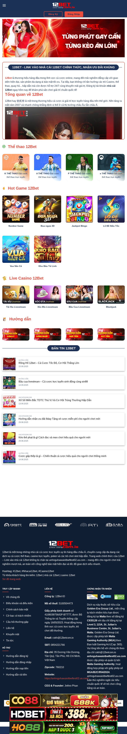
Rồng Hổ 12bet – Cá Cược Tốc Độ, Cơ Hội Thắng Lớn (49, 363)
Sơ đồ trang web (11, 579)
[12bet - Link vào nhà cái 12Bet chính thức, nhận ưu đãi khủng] (63, 5)
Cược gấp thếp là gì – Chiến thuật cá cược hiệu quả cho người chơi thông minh (62, 456)
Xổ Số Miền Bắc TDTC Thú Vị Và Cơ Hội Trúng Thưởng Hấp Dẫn (55, 400)
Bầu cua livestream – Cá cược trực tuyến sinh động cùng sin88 (53, 381)
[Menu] (4, 5)
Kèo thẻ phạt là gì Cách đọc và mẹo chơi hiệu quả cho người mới (54, 437)
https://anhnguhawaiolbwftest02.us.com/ (66, 678)
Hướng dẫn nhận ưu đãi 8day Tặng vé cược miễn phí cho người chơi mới (59, 419)
